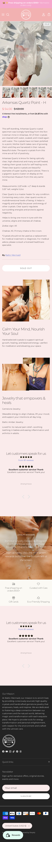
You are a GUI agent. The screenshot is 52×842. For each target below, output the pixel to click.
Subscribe (26, 796)
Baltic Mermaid (12, 255)
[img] (26, 457)
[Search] (9, 15)
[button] (24, 497)
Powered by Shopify (27, 832)
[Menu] (3, 15)
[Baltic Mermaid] (26, 14)
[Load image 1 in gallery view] (26, 53)
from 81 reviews (26, 460)
